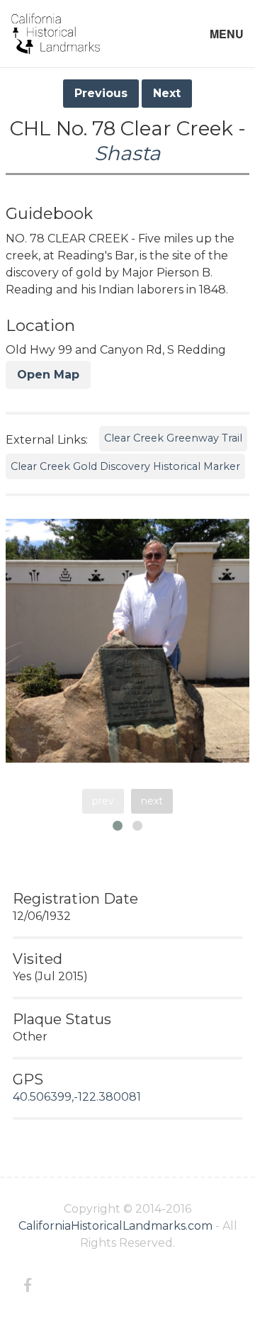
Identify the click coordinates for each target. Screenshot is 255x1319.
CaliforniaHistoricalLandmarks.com (115, 1226)
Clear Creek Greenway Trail (173, 438)
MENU (227, 34)
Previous (101, 93)
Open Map (48, 374)
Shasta (127, 153)
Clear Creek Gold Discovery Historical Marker (125, 466)
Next (167, 93)
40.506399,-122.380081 (77, 1097)
